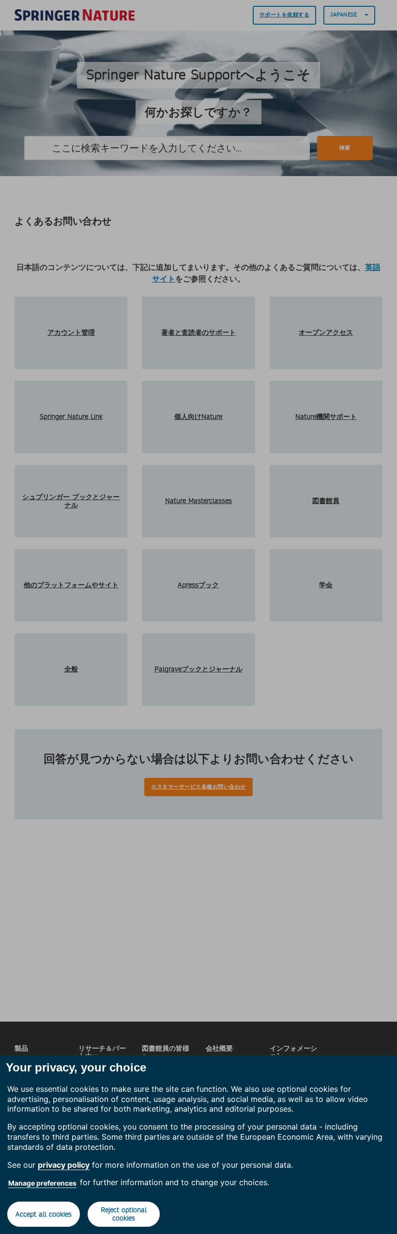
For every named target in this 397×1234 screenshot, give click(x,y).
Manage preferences (42, 1183)
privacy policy (64, 1165)
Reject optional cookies (124, 1214)
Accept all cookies (43, 1214)
